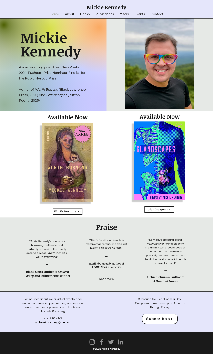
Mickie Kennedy (106, 7)
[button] (85, 14)
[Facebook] (101, 342)
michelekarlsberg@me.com (53, 322)
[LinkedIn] (120, 342)
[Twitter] (111, 342)
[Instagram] (92, 342)
